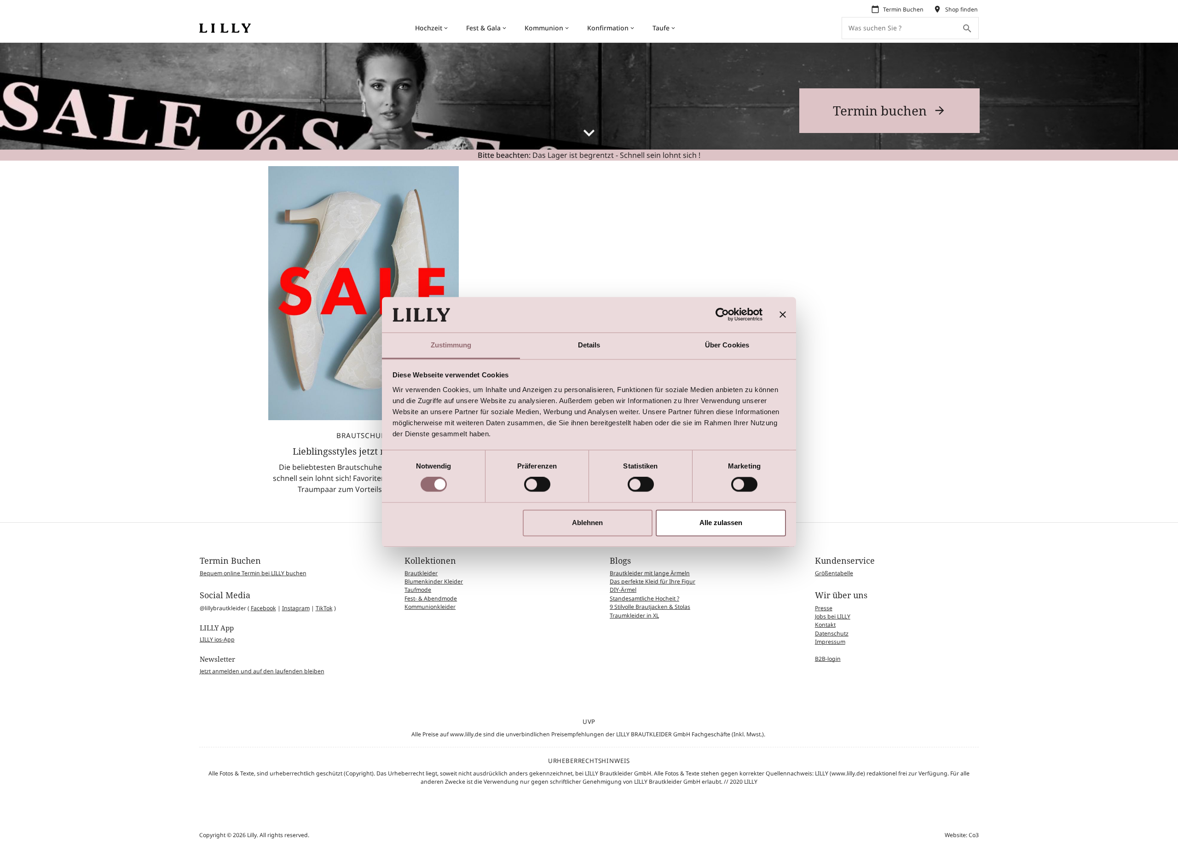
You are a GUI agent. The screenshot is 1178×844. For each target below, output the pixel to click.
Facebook (263, 608)
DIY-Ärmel (623, 590)
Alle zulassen (720, 522)
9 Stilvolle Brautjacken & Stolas (650, 607)
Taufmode (417, 590)
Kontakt (825, 625)
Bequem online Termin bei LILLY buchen (253, 573)
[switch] (537, 484)
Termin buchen (880, 110)
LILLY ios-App (217, 639)
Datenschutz (832, 633)
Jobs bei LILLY (832, 616)
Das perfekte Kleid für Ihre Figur (652, 581)
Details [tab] (589, 345)
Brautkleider (421, 573)
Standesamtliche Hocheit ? (644, 598)
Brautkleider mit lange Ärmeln (650, 573)
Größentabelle (834, 573)
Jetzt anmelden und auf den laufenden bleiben (262, 671)
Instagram (296, 608)
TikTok (324, 608)
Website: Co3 (962, 835)
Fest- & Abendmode (430, 598)
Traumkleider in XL (634, 615)
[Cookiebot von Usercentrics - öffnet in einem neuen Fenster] (722, 315)
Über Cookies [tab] (727, 345)
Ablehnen (587, 522)
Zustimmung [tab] (451, 345)
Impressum (830, 642)
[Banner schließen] (783, 315)
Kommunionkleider (430, 607)
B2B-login (828, 659)
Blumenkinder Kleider (433, 581)
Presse (823, 608)
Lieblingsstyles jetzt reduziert (357, 451)
